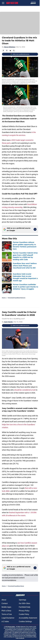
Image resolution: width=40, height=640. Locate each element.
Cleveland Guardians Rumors (16, 297)
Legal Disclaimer (8, 618)
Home (4, 297)
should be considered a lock (24, 390)
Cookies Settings (25, 621)
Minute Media (11, 626)
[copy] (13, 50)
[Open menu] (3, 3)
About (4, 600)
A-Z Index (5, 621)
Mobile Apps (6, 607)
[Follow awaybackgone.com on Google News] (35, 229)
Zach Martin (8, 322)
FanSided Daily (24, 607)
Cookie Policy (24, 614)
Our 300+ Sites (24, 603)
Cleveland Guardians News (16, 586)
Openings (22, 600)
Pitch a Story (6, 611)
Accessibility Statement (28, 618)
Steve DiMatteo (9, 47)
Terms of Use (7, 614)
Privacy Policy (24, 611)
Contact (5, 603)
